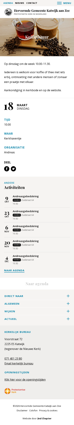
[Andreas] (37, 12)
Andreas (9, 152)
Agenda (8, 3)
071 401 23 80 (13, 358)
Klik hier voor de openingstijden (25, 379)
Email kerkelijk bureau (18, 363)
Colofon (33, 410)
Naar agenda (14, 270)
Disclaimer (22, 410)
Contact (31, 3)
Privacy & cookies (48, 410)
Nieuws (19, 3)
